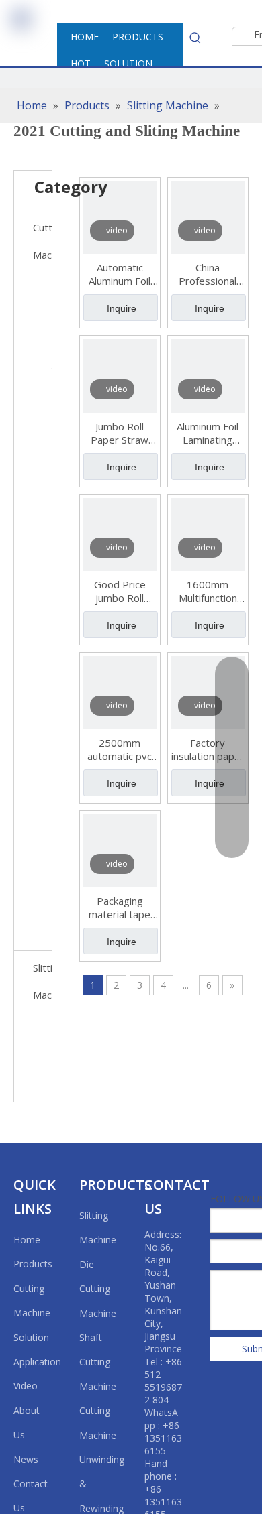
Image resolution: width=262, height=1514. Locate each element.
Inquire (121, 308)
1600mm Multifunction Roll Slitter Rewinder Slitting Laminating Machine (208, 591)
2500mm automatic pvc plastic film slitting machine (119, 749)
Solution (31, 1337)
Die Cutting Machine (97, 1289)
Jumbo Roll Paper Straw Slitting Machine (119, 433)
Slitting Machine (42, 981)
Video (25, 1385)
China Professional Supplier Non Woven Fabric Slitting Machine (207, 274)
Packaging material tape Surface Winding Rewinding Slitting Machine (120, 907)
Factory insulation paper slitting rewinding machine (208, 749)
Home (26, 1239)
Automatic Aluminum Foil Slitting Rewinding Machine (119, 274)
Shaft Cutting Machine (97, 1362)
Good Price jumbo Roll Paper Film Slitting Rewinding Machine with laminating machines (120, 591)
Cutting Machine (42, 240)
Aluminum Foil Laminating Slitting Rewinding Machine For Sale (207, 433)
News (25, 1459)
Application (37, 1361)
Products (32, 1263)
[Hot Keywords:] (195, 37)
